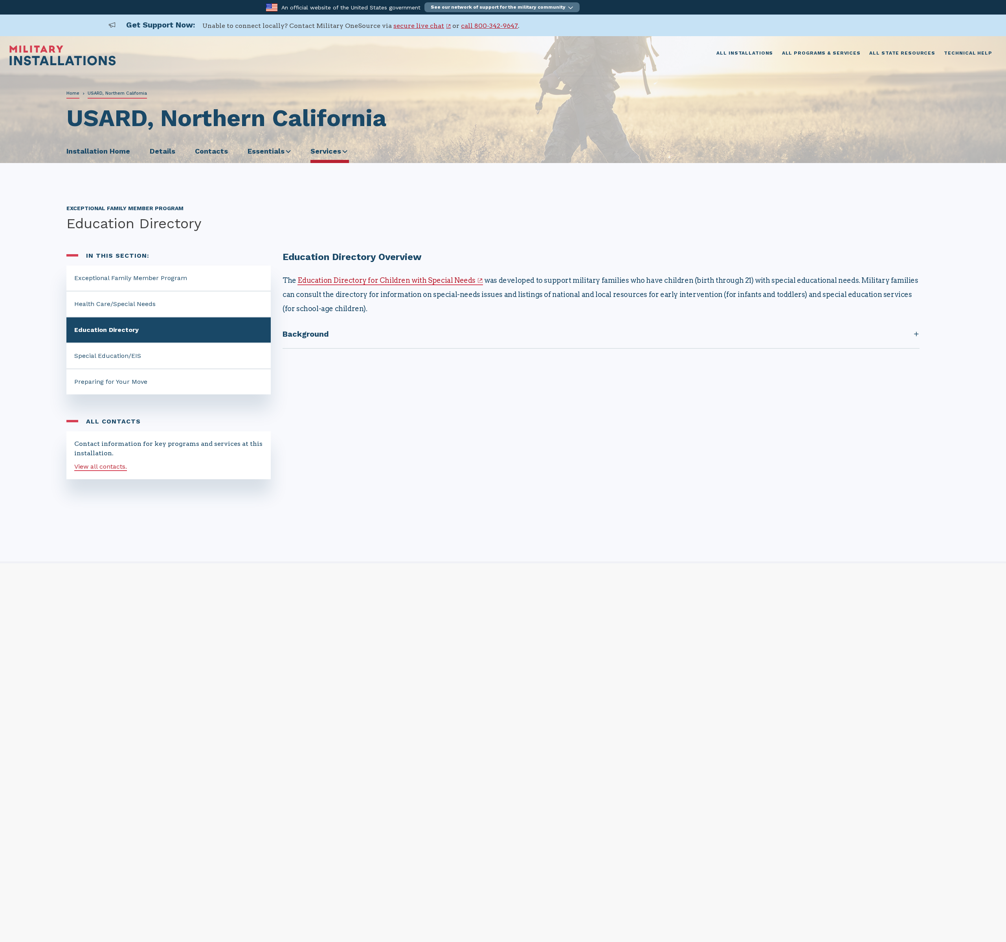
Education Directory (106, 330)
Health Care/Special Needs (115, 304)
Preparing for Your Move (110, 381)
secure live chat (418, 25)
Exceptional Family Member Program (130, 278)
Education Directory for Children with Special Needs (386, 280)
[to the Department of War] (271, 7)
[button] (502, 7)
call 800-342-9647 (489, 25)
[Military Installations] (62, 63)
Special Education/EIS (107, 355)
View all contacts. (100, 466)
